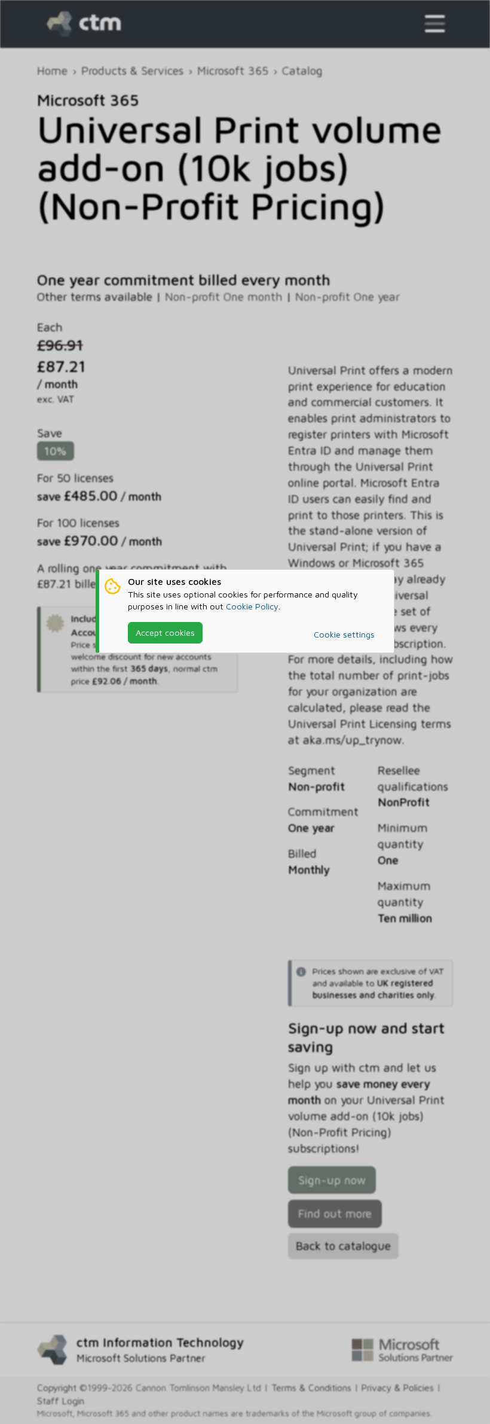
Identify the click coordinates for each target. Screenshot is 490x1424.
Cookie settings (344, 634)
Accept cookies (165, 632)
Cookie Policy (252, 606)
